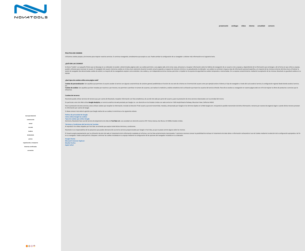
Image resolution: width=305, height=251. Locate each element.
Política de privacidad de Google (76, 115)
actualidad (261, 26)
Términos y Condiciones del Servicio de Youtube (81, 124)
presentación (224, 26)
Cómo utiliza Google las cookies (76, 117)
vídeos (243, 26)
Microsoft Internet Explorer (75, 141)
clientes (251, 26)
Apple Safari (69, 145)
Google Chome (70, 139)
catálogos (235, 26)
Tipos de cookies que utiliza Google (77, 119)
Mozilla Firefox (70, 143)
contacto (271, 26)
